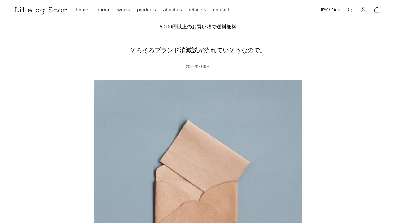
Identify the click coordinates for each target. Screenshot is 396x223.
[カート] (377, 10)
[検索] (350, 10)
